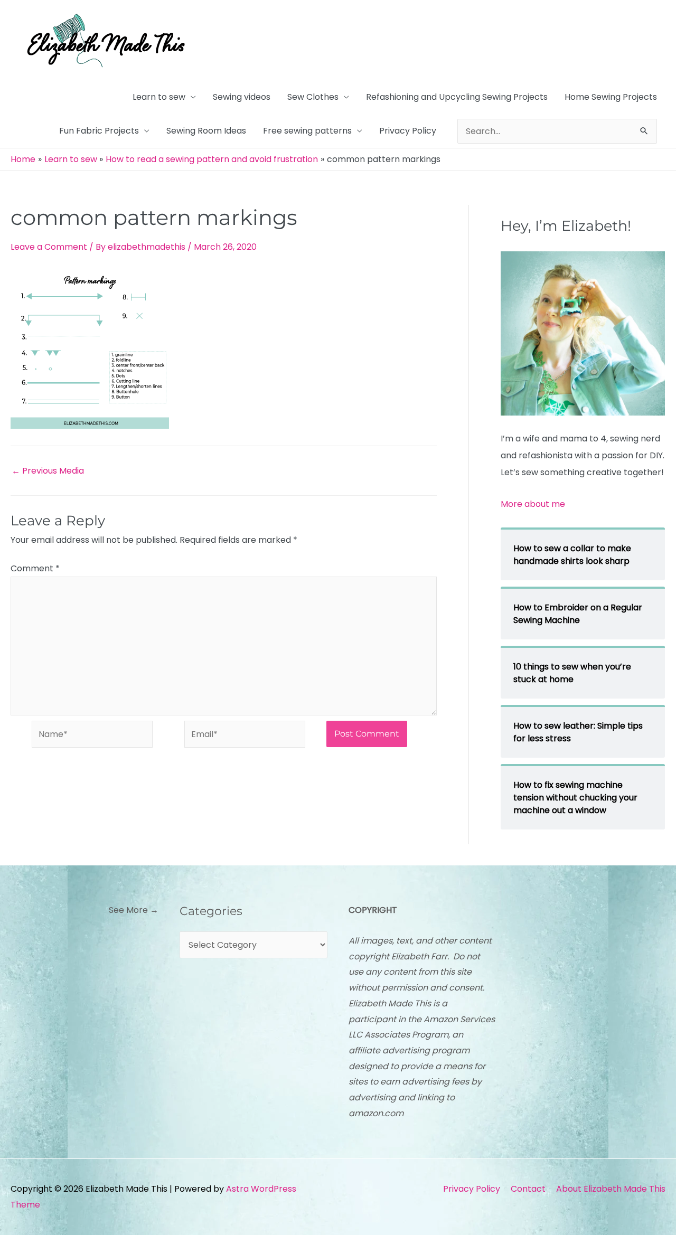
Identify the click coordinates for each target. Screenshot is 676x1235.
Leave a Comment (49, 247)
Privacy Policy (407, 131)
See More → (133, 910)
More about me (533, 504)
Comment (35, 568)
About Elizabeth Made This (610, 1189)
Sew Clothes (313, 97)
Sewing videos (241, 97)
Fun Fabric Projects (99, 131)
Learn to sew (159, 97)
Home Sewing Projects (611, 97)
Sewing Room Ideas (206, 131)
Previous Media (48, 471)
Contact (528, 1189)
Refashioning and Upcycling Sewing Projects (457, 97)
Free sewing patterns (307, 131)
